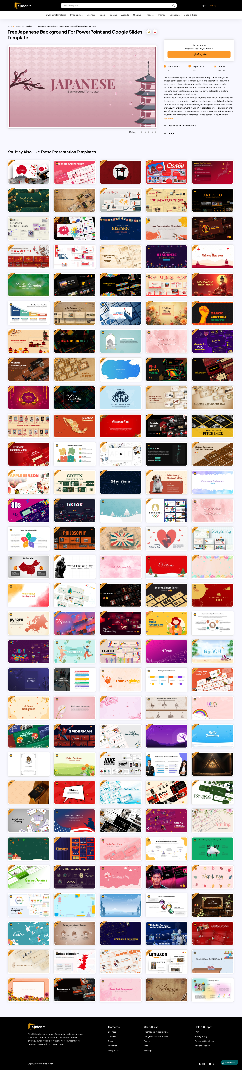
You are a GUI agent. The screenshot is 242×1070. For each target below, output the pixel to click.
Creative (137, 15)
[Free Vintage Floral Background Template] (166, 313)
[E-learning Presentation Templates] (120, 961)
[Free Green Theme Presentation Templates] (74, 482)
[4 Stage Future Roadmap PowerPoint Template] (166, 905)
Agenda (125, 15)
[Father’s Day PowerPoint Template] (166, 538)
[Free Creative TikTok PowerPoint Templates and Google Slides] (74, 510)
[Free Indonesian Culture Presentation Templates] (166, 200)
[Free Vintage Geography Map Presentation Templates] (74, 369)
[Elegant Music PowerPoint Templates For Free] (74, 623)
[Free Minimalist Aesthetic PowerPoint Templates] (28, 961)
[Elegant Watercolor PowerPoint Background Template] (212, 482)
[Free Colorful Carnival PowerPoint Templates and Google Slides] (166, 820)
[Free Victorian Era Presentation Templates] (74, 313)
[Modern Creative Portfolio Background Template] (28, 679)
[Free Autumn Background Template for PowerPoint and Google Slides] (28, 708)
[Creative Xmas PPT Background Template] (166, 567)
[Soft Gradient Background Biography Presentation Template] (212, 989)
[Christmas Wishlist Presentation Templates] (212, 933)
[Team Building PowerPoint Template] (74, 454)
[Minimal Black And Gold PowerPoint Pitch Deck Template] (212, 426)
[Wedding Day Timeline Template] (166, 849)
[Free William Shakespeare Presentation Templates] (28, 369)
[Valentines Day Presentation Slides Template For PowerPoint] (120, 877)
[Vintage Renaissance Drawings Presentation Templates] (74, 200)
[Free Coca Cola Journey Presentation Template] (166, 426)
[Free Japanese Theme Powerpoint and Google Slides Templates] (28, 172)
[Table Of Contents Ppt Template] (74, 679)
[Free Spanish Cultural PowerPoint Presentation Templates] (74, 285)
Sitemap (148, 1050)
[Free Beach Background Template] (212, 651)
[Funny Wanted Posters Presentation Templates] (28, 426)
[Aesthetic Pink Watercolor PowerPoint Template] (166, 341)
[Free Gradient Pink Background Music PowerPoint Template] (166, 651)
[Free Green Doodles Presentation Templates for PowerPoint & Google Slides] (28, 877)
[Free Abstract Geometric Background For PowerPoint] (74, 905)
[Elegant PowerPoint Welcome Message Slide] (120, 341)
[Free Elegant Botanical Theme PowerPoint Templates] (212, 792)
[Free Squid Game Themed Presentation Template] (166, 877)
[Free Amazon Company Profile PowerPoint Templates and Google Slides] (166, 961)
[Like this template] (155, 32)
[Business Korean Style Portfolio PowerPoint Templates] (28, 228)
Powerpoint (19, 26)
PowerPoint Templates (55, 15)
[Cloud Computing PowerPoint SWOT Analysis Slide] (212, 849)
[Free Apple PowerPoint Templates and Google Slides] (120, 454)
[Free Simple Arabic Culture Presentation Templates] (28, 200)
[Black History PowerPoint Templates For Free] (166, 369)
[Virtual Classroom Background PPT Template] (212, 961)
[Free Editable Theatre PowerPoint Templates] (74, 849)
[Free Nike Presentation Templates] (120, 764)
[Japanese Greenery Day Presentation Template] (74, 172)
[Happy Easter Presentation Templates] (28, 933)
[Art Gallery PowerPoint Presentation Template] (74, 256)
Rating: (133, 132)
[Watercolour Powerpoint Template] (212, 510)
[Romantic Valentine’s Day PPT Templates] (120, 849)
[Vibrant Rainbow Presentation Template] (212, 708)
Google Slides (190, 15)
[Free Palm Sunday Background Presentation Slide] (28, 285)
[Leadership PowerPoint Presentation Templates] (120, 313)
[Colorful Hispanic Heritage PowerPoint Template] (120, 228)
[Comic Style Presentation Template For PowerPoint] (74, 792)
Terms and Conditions (204, 1041)
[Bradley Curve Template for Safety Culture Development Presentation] (28, 313)
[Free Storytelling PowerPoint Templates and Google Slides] (212, 538)
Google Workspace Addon (156, 1036)
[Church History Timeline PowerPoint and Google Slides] (166, 708)
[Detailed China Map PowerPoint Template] (28, 567)
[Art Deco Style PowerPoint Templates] (212, 200)
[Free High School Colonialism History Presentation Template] (166, 397)
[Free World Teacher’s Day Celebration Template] (166, 623)
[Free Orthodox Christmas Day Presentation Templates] (28, 454)
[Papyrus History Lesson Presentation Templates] (120, 256)
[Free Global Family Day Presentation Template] (120, 397)
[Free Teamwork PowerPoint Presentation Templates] (74, 989)
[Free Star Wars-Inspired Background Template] (120, 482)
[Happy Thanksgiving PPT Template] (120, 679)
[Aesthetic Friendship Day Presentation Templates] (120, 736)
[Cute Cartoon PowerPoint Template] (74, 764)
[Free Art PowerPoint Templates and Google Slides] (74, 228)
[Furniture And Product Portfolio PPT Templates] (120, 820)
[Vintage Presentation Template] (166, 989)
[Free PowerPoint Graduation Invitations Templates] (120, 933)
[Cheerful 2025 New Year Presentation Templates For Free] (212, 341)
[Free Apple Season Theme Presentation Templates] (28, 482)
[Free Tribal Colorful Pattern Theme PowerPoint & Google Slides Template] (120, 285)
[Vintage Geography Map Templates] (212, 397)
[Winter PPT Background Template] (120, 905)
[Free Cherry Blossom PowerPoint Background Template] (120, 708)
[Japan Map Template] (212, 172)
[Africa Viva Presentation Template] (212, 228)
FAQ (197, 1032)
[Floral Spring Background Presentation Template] (28, 989)
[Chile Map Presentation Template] (166, 454)
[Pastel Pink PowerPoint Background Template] (120, 989)
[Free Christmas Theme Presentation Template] (74, 595)
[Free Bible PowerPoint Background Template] (28, 792)
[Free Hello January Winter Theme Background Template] (212, 736)
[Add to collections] (148, 32)
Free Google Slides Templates (157, 1032)
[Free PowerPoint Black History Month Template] (212, 313)
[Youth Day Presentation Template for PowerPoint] (74, 651)
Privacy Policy (201, 1036)
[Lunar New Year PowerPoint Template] (212, 595)
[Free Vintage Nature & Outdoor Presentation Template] (212, 905)
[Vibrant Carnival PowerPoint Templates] (28, 651)
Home (10, 26)
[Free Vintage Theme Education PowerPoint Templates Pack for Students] (212, 454)
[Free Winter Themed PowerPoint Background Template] (120, 369)
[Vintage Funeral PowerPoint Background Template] (28, 764)
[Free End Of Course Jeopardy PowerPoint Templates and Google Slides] (28, 820)
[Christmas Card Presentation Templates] (120, 426)
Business (91, 15)
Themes (161, 15)
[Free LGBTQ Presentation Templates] (120, 651)
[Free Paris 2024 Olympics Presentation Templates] (166, 510)
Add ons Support (202, 1045)
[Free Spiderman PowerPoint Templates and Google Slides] (74, 736)
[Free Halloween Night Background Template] (166, 736)
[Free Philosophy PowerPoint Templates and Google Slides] (74, 538)
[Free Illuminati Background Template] (212, 764)
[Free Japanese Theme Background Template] (120, 172)
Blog (146, 1045)
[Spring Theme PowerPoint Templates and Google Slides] (212, 820)
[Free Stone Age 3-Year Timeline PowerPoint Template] (74, 933)
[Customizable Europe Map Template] (28, 623)
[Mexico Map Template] (74, 426)
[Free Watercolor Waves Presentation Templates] (120, 792)
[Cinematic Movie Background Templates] (212, 369)
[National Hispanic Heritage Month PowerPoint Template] (166, 256)
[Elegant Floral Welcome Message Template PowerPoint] (74, 708)
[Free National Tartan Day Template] (74, 397)
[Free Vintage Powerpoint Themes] (120, 538)
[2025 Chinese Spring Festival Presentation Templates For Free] (28, 256)
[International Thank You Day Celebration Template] (212, 877)
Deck (102, 15)
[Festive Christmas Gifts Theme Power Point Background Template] (28, 849)
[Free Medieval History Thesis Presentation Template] (166, 595)
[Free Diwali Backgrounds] (28, 397)
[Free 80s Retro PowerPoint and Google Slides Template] (28, 510)
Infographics (76, 15)
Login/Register (199, 54)
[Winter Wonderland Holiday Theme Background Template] (120, 510)
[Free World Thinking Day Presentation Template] (74, 567)
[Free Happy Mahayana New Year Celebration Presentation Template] (212, 285)
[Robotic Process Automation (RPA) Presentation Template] (166, 933)
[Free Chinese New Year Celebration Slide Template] (212, 256)
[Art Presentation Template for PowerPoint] (166, 228)
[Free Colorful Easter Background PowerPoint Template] (212, 567)
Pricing (213, 5)
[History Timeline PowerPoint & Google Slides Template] (166, 679)
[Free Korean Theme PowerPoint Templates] (120, 200)
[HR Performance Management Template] (28, 905)
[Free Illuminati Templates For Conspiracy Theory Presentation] (74, 877)
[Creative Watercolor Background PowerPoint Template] (28, 595)
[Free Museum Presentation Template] (120, 595)
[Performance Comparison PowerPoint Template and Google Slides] (166, 764)
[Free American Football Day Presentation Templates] (28, 736)
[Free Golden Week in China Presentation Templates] (28, 341)
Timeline (113, 15)
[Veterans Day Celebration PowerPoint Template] (74, 820)
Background (31, 26)
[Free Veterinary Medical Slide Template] (166, 482)
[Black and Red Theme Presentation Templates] (166, 792)
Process (149, 15)
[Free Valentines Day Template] (120, 623)
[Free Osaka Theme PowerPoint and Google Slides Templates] (166, 172)
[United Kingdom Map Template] (74, 961)
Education (175, 15)
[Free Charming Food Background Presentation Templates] (212, 679)
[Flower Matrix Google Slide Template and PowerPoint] (28, 538)
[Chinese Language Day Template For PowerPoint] (166, 285)
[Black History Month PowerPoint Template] (74, 341)
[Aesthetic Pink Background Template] (120, 567)
